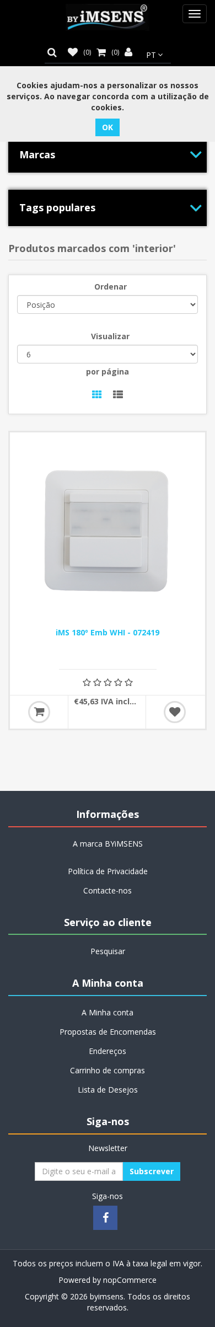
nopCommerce (130, 1280)
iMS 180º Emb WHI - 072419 (107, 633)
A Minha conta (107, 1012)
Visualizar (110, 336)
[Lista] (118, 395)
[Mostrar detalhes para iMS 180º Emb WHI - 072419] (107, 530)
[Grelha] (97, 395)
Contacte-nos (107, 890)
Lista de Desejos (108, 1089)
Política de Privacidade (108, 871)
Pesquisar (107, 951)
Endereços (107, 1051)
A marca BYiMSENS (108, 843)
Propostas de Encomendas (108, 1031)
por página (107, 371)
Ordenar (110, 286)
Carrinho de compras (107, 1070)
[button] (55, 52)
